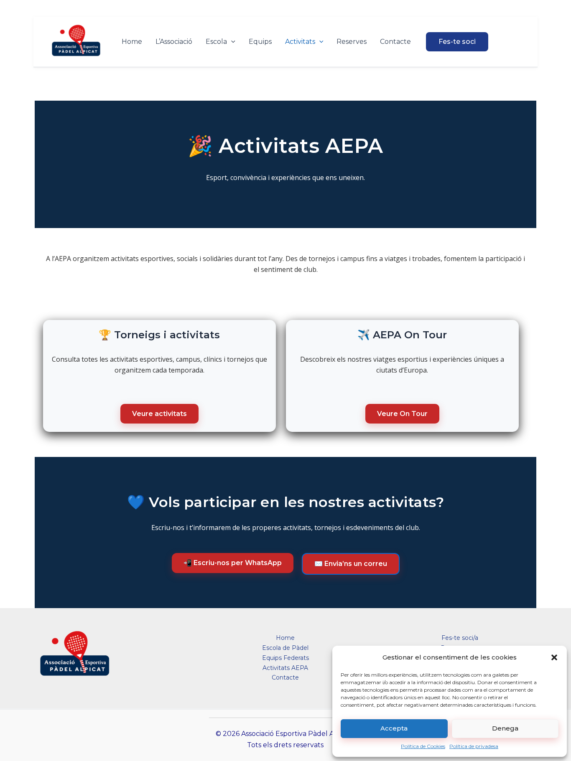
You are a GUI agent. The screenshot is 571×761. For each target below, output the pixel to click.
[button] (554, 657)
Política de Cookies (423, 746)
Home (132, 42)
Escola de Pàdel (285, 648)
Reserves (351, 42)
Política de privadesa (473, 746)
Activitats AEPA (285, 668)
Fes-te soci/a (459, 638)
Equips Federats (285, 658)
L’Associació (173, 42)
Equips (260, 42)
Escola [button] (216, 42)
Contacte (395, 42)
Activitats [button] (300, 42)
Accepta (394, 728)
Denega (505, 728)
